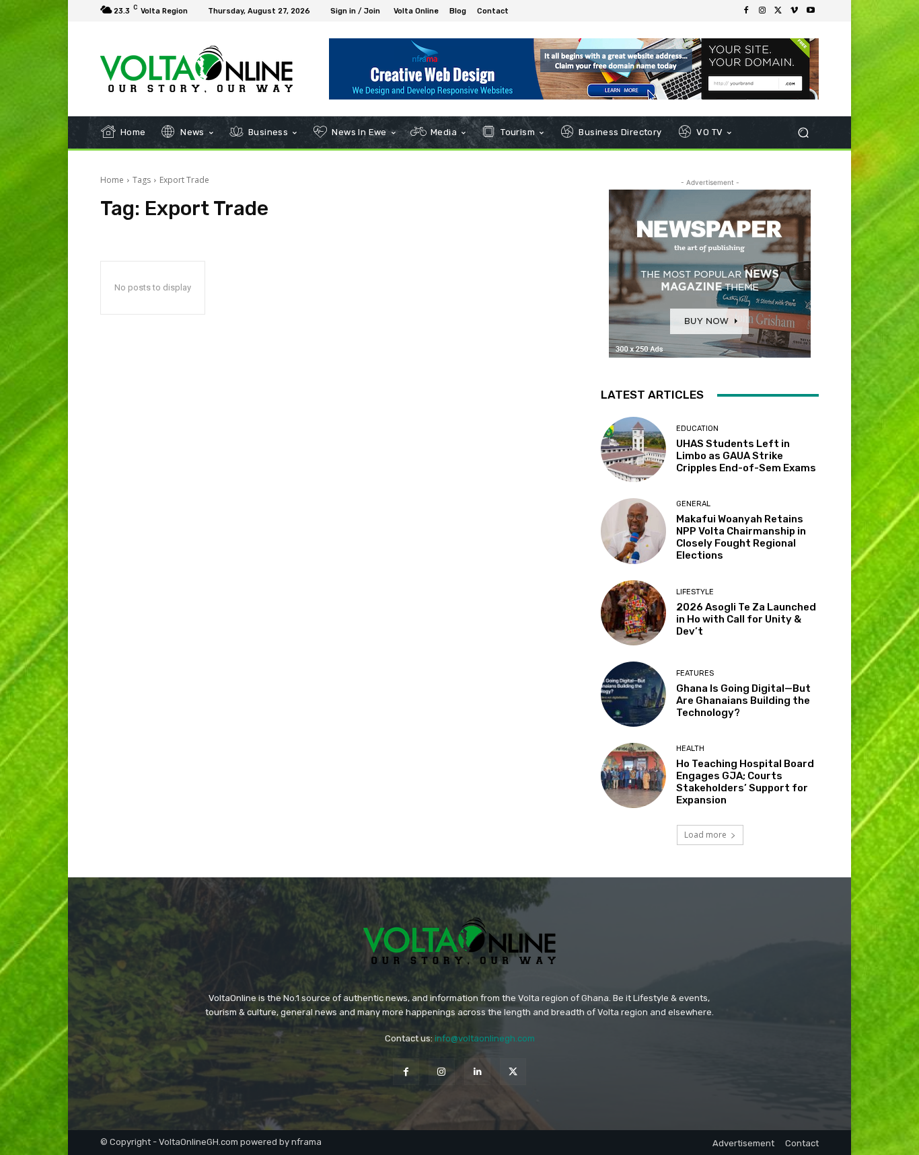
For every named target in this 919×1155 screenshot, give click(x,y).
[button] (803, 133)
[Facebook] (746, 11)
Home (112, 180)
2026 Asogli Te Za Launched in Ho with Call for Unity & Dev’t (746, 619)
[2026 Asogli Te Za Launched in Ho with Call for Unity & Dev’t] (633, 612)
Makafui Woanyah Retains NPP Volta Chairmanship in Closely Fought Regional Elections (741, 537)
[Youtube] (811, 11)
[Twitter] (778, 11)
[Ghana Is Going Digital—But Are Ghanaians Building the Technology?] (633, 694)
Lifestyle (695, 592)
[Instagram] (762, 11)
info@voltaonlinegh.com (485, 1038)
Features (695, 673)
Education (697, 428)
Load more (705, 834)
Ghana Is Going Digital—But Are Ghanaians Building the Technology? (743, 700)
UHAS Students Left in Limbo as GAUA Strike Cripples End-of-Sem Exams (746, 456)
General (693, 504)
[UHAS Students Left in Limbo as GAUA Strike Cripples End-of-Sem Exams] (633, 449)
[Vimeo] (794, 11)
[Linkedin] (477, 1071)
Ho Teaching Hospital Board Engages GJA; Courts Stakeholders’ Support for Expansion (745, 782)
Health (690, 748)
